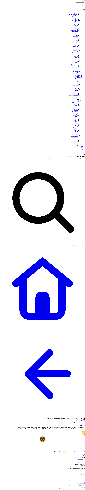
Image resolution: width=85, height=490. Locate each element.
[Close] (73, 464)
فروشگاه (82, 471)
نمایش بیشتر (83, 429)
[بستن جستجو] (84, 473)
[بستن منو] (77, 81)
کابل (82, 6)
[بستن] (84, 482)
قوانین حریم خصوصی (63, 488)
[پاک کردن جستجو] (84, 475)
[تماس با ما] (84, 454)
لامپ (82, 5)
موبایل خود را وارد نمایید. (81, 485)
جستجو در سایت (74, 245)
